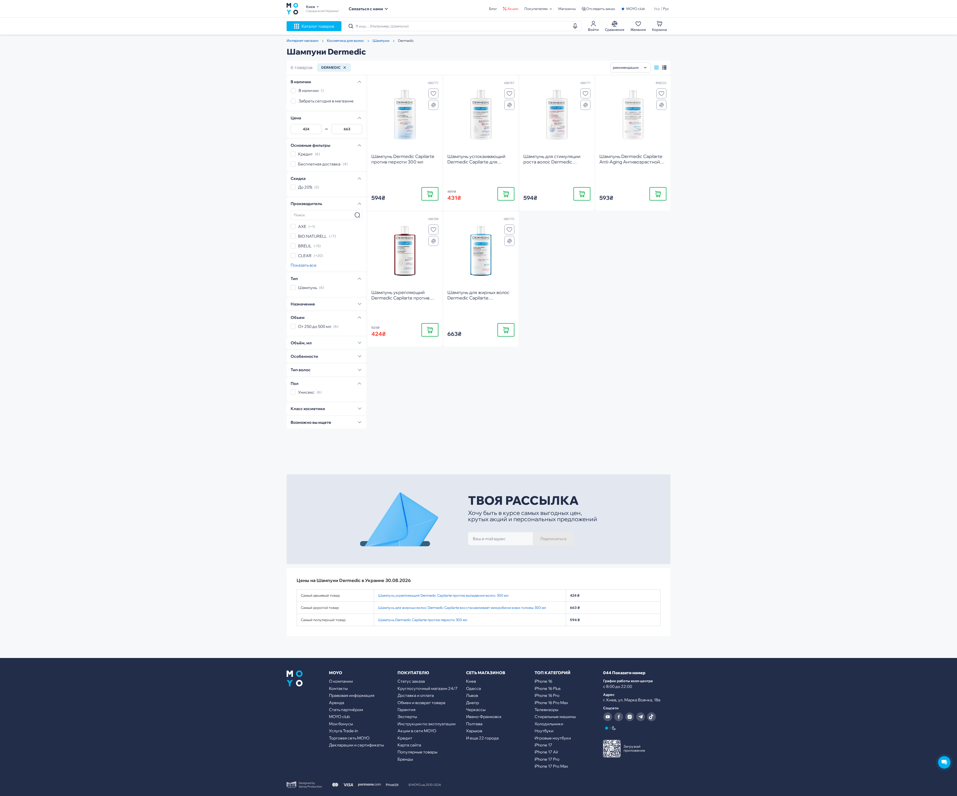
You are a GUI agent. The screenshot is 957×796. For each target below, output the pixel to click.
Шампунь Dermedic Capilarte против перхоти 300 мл (422, 620)
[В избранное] (433, 93)
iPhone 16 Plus (547, 688)
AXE (302, 226)
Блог (493, 9)
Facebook (618, 716)
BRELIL (305, 245)
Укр (657, 8)
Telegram (640, 716)
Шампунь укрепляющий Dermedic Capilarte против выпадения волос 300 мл (443, 595)
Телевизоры (546, 709)
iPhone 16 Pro (547, 695)
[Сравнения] (433, 105)
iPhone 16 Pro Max (551, 702)
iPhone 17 (543, 744)
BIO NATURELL (312, 236)
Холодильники (549, 723)
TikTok (651, 716)
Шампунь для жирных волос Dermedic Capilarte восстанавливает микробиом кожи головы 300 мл (462, 608)
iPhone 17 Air (546, 751)
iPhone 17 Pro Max (551, 766)
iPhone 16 (543, 681)
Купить (430, 194)
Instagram (629, 716)
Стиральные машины (555, 716)
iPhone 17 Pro (547, 759)
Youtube (607, 716)
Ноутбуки (544, 730)
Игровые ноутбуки (553, 737)
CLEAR (305, 255)
